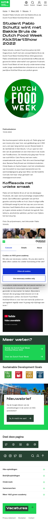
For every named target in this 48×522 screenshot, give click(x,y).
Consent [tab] (8, 248)
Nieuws (25, 11)
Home (5, 11)
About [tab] (39, 248)
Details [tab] (24, 248)
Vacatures (16, 508)
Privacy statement (9, 518)
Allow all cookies (24, 271)
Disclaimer (22, 518)
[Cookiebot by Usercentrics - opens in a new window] (35, 241)
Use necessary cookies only (24, 278)
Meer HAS (15, 11)
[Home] (5, 3)
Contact (31, 518)
